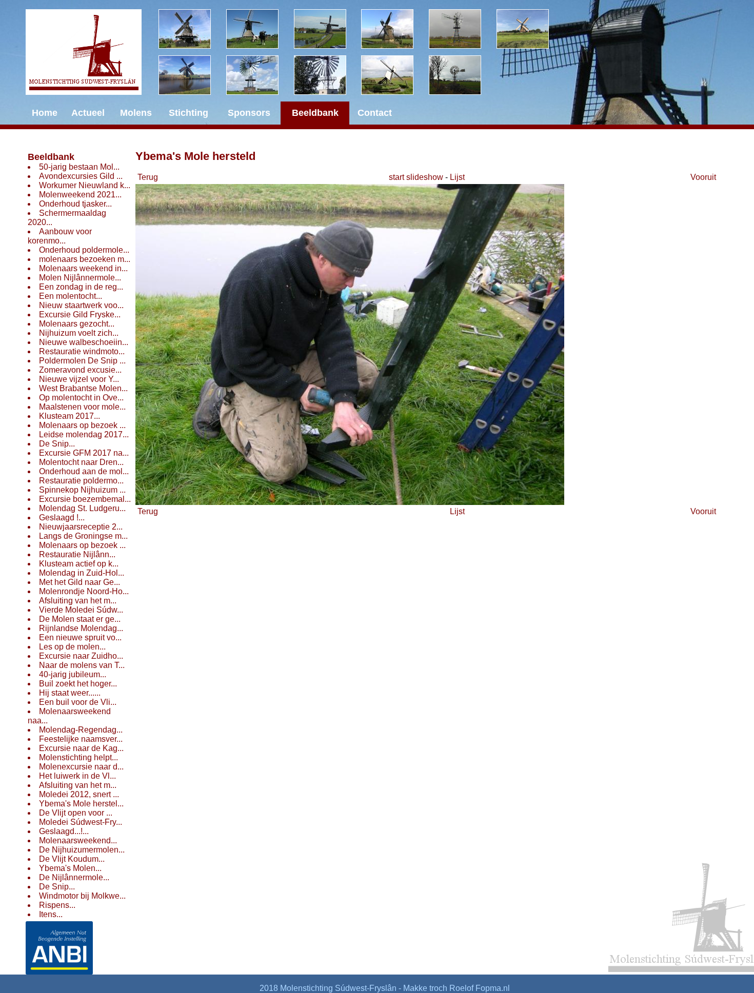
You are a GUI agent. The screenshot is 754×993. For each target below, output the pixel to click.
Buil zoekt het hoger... (78, 683)
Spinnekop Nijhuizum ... (82, 489)
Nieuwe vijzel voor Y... (79, 379)
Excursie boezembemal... (85, 499)
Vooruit (703, 177)
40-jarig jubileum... (72, 674)
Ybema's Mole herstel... (81, 803)
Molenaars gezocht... (76, 323)
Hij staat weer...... (70, 692)
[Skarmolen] (260, 75)
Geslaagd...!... (64, 831)
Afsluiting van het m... (77, 600)
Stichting (188, 113)
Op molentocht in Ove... (81, 397)
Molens (136, 113)
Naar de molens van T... (82, 665)
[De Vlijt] (192, 29)
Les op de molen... (72, 646)
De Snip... (57, 443)
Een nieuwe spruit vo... (80, 637)
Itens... (51, 914)
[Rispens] (530, 29)
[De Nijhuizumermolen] (260, 29)
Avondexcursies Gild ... (81, 176)
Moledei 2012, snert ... (79, 794)
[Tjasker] (395, 75)
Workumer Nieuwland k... (84, 185)
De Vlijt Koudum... (72, 859)
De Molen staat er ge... (80, 619)
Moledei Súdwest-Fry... (80, 822)
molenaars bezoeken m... (84, 259)
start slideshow (416, 177)
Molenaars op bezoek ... (82, 425)
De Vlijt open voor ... (75, 812)
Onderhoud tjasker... (75, 203)
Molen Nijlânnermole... (80, 277)
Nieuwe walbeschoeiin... (83, 342)
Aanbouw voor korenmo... (60, 236)
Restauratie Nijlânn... (77, 554)
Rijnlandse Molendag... (81, 628)
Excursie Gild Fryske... (80, 314)
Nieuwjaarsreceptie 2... (81, 526)
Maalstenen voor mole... (82, 406)
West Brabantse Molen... (83, 388)
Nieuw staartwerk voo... (81, 305)
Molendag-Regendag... (81, 729)
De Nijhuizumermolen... (82, 849)
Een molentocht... (70, 296)
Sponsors (249, 113)
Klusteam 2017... (69, 416)
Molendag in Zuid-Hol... (81, 573)
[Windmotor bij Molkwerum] (328, 75)
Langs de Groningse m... (83, 536)
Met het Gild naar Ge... (79, 582)
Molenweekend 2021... (80, 194)
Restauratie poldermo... (81, 480)
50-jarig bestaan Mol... (79, 167)
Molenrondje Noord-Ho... (84, 591)
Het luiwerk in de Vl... (77, 776)
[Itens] (463, 75)
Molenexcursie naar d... (81, 766)
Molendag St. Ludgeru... (82, 508)
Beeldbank (51, 157)
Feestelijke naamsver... (81, 739)
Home (44, 113)
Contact (375, 113)
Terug (147, 177)
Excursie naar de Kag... (81, 748)
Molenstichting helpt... (78, 757)
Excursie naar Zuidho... (81, 656)
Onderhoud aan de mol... (84, 471)
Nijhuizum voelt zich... (78, 333)
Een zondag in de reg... (81, 286)
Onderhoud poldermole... (84, 250)
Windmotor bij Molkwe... (82, 895)
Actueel (88, 113)
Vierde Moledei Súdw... (81, 609)
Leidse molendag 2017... (84, 434)
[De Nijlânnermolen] (328, 29)
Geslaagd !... (62, 517)
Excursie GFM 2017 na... (84, 453)
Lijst (457, 177)
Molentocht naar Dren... (81, 462)
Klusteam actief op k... (78, 563)
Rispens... (57, 905)
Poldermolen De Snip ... (82, 360)
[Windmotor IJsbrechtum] (463, 29)
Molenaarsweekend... (78, 840)
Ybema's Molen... (70, 868)
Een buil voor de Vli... (77, 702)
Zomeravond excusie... (80, 370)
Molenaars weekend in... (83, 268)
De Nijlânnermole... (74, 877)
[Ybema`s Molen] (192, 75)
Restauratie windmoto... (82, 351)
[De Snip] (395, 29)
